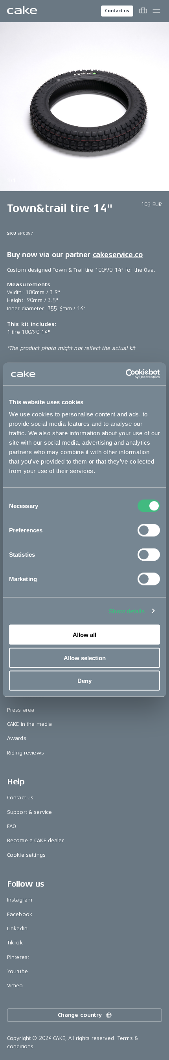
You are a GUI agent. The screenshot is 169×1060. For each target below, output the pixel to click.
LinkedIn (17, 928)
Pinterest (18, 957)
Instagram (19, 900)
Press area (20, 710)
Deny (84, 680)
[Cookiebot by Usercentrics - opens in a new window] (125, 374)
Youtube (17, 971)
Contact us (117, 10)
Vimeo (15, 985)
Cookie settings (26, 855)
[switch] (149, 530)
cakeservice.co (118, 255)
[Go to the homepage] (22, 11)
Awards (16, 738)
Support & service (29, 812)
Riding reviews (25, 753)
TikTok (15, 943)
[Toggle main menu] (156, 11)
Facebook (19, 914)
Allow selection (85, 657)
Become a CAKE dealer (35, 840)
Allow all (84, 634)
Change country (80, 1015)
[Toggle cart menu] (143, 11)
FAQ (11, 826)
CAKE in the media (29, 724)
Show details (127, 610)
